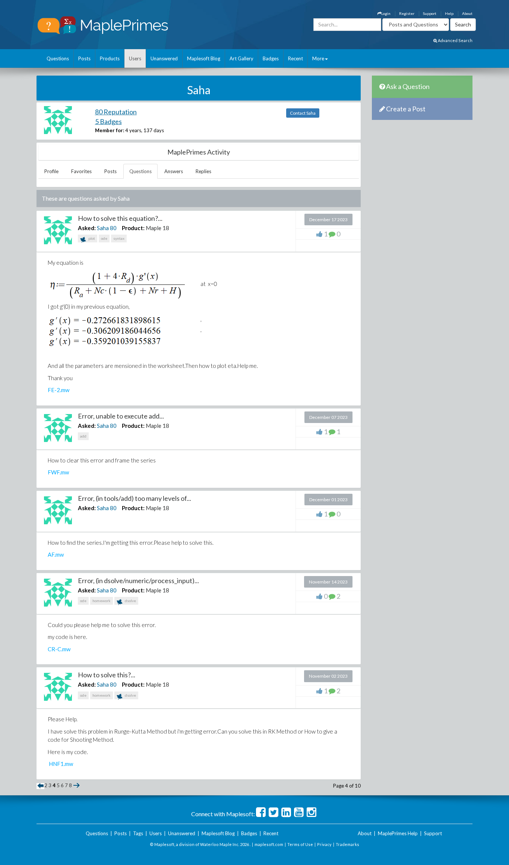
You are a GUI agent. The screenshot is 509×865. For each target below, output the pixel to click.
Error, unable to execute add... (121, 416)
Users (135, 58)
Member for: (109, 130)
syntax (118, 238)
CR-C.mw (59, 649)
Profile (51, 171)
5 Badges (108, 121)
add (83, 436)
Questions (58, 58)
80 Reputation (116, 112)
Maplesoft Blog (203, 58)
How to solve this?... (106, 675)
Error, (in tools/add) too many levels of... (134, 498)
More (318, 58)
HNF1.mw (61, 763)
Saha (103, 228)
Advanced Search (454, 40)
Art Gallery (241, 58)
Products (110, 58)
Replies (203, 171)
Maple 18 (157, 228)
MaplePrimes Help (398, 833)
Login (386, 13)
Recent (295, 58)
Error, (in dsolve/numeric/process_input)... (138, 580)
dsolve (130, 600)
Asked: (87, 228)
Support (429, 13)
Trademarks (347, 844)
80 (113, 228)
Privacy (324, 844)
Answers (173, 171)
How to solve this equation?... (120, 218)
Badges (271, 58)
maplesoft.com (269, 844)
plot (91, 238)
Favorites (81, 171)
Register (406, 13)
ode (104, 238)
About (467, 13)
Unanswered (164, 58)
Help (449, 13)
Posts (84, 58)
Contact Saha (303, 113)
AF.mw (56, 554)
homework (101, 600)
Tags (138, 833)
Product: (133, 228)
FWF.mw (58, 472)
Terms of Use (300, 844)
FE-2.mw (58, 390)
